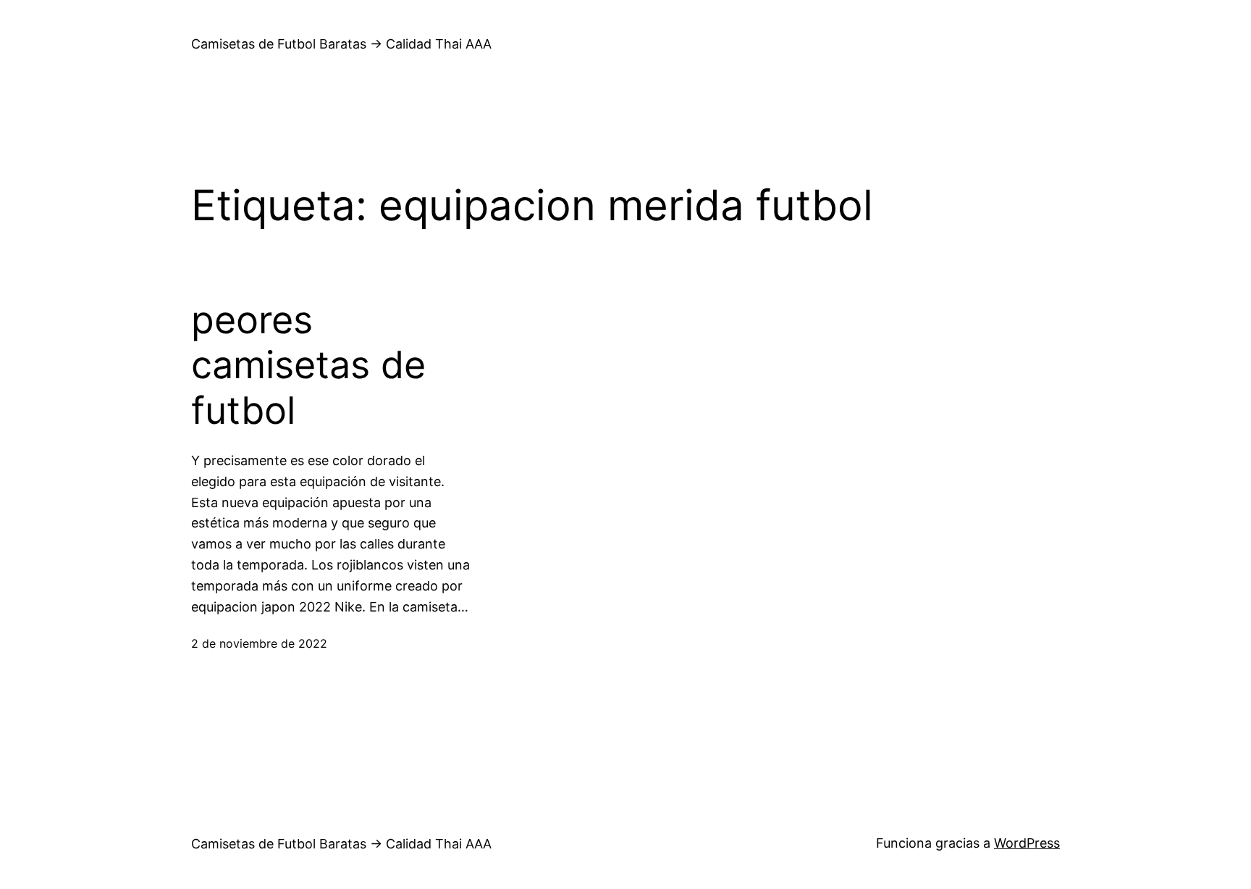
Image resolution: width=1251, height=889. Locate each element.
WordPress (1027, 843)
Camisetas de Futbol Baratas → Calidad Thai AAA (341, 43)
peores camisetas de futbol (308, 365)
